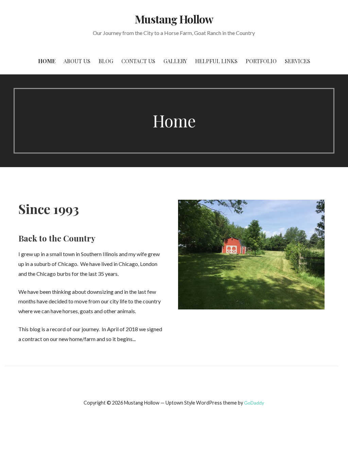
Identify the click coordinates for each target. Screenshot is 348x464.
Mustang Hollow (174, 19)
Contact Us (138, 61)
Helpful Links (216, 61)
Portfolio (261, 61)
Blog (106, 61)
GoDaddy (254, 403)
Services (297, 61)
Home (46, 61)
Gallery (175, 61)
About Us (77, 61)
